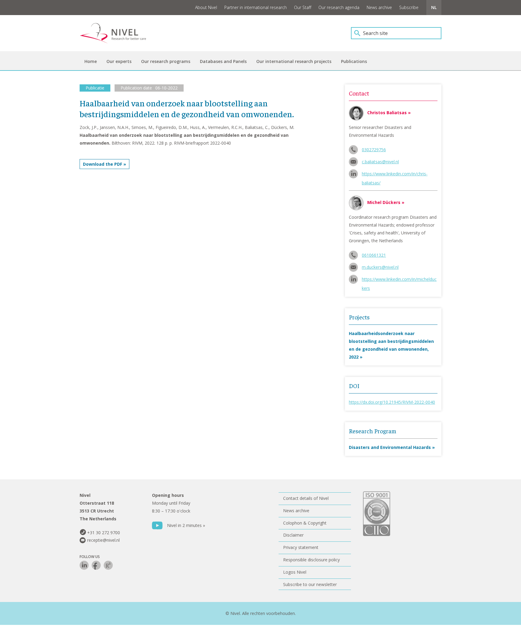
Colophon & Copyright (305, 523)
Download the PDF (102, 164)
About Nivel (206, 7)
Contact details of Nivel (306, 498)
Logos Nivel (294, 572)
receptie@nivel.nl (103, 540)
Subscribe (408, 7)
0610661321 (374, 255)
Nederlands (433, 7)
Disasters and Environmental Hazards (390, 447)
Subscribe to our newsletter (310, 584)
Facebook (96, 565)
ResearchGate (108, 565)
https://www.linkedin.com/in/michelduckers (399, 280)
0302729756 (374, 149)
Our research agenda (338, 7)
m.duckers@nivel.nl (380, 267)
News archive (379, 7)
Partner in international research (255, 7)
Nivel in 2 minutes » (186, 525)
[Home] (117, 33)
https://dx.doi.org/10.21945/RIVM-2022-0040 (392, 402)
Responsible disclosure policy (311, 560)
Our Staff (302, 7)
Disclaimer (293, 535)
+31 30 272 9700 (103, 532)
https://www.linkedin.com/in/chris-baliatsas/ (395, 174)
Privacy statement (300, 547)
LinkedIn (84, 565)
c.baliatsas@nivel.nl (380, 162)
